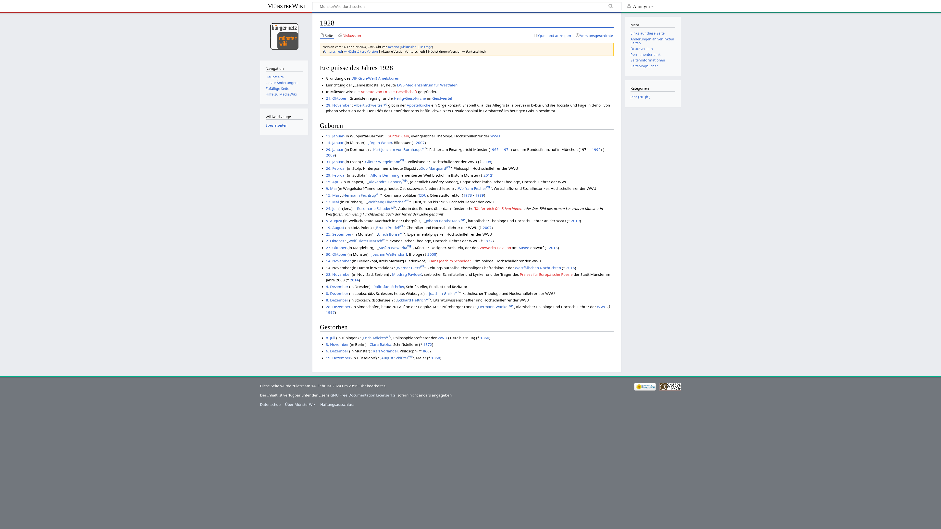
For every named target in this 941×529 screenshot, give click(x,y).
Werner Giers (410, 267)
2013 (553, 247)
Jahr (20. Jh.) (640, 97)
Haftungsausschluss (337, 404)
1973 (467, 195)
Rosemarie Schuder (376, 208)
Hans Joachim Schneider (449, 260)
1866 (484, 337)
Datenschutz (270, 404)
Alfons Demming (385, 175)
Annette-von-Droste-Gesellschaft (389, 91)
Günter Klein (398, 135)
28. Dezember (338, 306)
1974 (506, 149)
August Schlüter (397, 357)
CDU (423, 195)
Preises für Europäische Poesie (546, 274)
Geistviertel (442, 98)
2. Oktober (335, 240)
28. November (338, 105)
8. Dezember (337, 293)
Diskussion (409, 47)
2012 (487, 175)
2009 (330, 155)
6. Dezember (337, 351)
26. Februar (336, 168)
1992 (596, 149)
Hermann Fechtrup (361, 195)
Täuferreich (484, 208)
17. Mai (332, 201)
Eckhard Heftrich (413, 300)
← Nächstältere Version (361, 51)
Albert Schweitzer (369, 105)
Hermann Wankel (495, 306)
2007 (420, 142)
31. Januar (335, 161)
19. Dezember (338, 357)
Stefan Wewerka (395, 247)
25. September (338, 234)
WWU (495, 135)
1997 (330, 312)
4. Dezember (337, 286)
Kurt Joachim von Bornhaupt (399, 149)
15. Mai (332, 195)
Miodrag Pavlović (407, 274)
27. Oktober (336, 247)
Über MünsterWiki (300, 404)
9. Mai (331, 188)
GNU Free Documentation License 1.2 (363, 395)
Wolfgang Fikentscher (388, 201)
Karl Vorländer (385, 351)
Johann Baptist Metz (445, 220)
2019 (575, 220)
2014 (354, 279)
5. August (334, 220)
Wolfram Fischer (474, 188)
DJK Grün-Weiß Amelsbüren (375, 78)
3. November (337, 344)
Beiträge (426, 47)
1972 (488, 240)
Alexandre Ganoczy (388, 181)
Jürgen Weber (380, 142)
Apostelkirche (418, 105)
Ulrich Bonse (391, 234)
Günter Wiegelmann (385, 161)
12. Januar (335, 135)
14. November (338, 260)
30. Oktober (336, 254)
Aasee (524, 247)
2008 (486, 161)
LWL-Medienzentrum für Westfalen (427, 85)
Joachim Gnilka (444, 293)
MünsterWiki (286, 6)
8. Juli (330, 337)
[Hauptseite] (284, 36)
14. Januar (335, 142)
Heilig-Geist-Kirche (410, 98)
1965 (494, 149)
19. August (335, 227)
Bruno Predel (389, 227)
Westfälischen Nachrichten (538, 267)
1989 (479, 195)
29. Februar (336, 175)
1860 (425, 351)
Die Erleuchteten (508, 208)
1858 (435, 357)
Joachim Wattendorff (389, 254)
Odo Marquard (435, 168)
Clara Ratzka (380, 344)
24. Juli (331, 208)
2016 (570, 267)
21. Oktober (336, 98)
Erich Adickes (376, 337)
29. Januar (335, 149)
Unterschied (333, 51)
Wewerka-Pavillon (495, 247)
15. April (333, 181)
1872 (427, 344)
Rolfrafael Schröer (388, 286)
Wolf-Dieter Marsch (367, 240)
